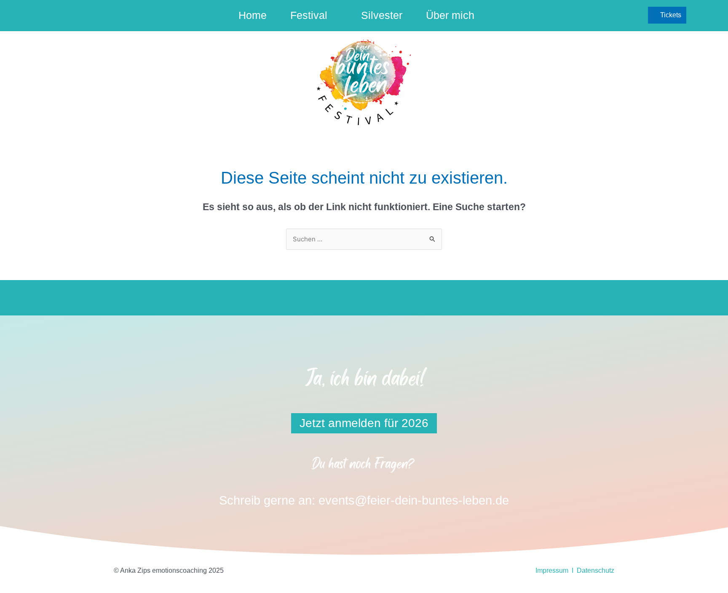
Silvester (381, 15)
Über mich (450, 15)
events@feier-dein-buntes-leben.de (413, 500)
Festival (308, 15)
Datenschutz (595, 570)
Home (252, 15)
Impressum (551, 570)
